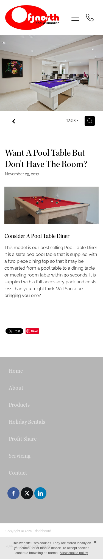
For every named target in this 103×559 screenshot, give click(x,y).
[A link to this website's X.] (27, 493)
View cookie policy (74, 553)
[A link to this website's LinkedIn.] (40, 493)
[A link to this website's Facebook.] (13, 493)
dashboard (43, 530)
